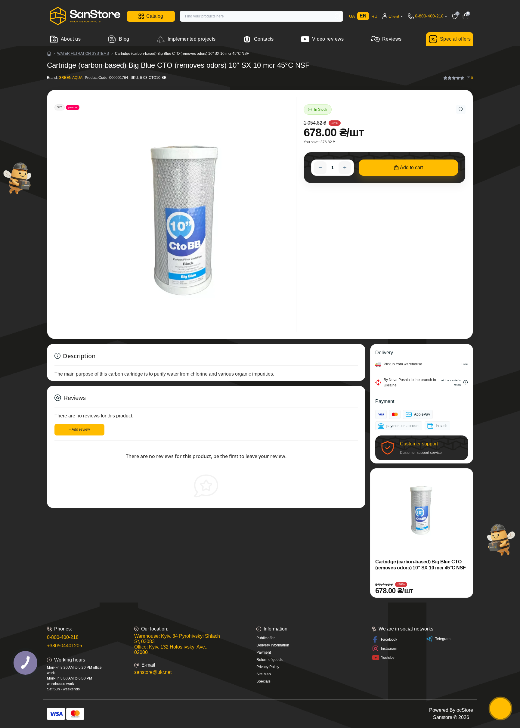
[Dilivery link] (465, 382)
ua (352, 16)
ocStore (465, 710)
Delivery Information (272, 645)
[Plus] (345, 167)
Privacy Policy (267, 667)
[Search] (338, 16)
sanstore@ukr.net (153, 672)
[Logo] (84, 16)
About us (71, 39)
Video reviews (328, 39)
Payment (263, 652)
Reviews (392, 39)
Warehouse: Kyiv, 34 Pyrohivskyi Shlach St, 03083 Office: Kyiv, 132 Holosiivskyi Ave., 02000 (177, 644)
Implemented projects (191, 39)
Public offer (265, 638)
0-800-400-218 (63, 637)
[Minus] (320, 167)
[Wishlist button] (461, 109)
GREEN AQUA (70, 78)
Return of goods (269, 660)
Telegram (442, 639)
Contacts (264, 39)
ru (374, 16)
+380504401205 (64, 645)
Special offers (455, 39)
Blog (124, 39)
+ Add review (79, 429)
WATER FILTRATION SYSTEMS (83, 53)
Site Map (263, 674)
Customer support (419, 443)
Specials (263, 681)
